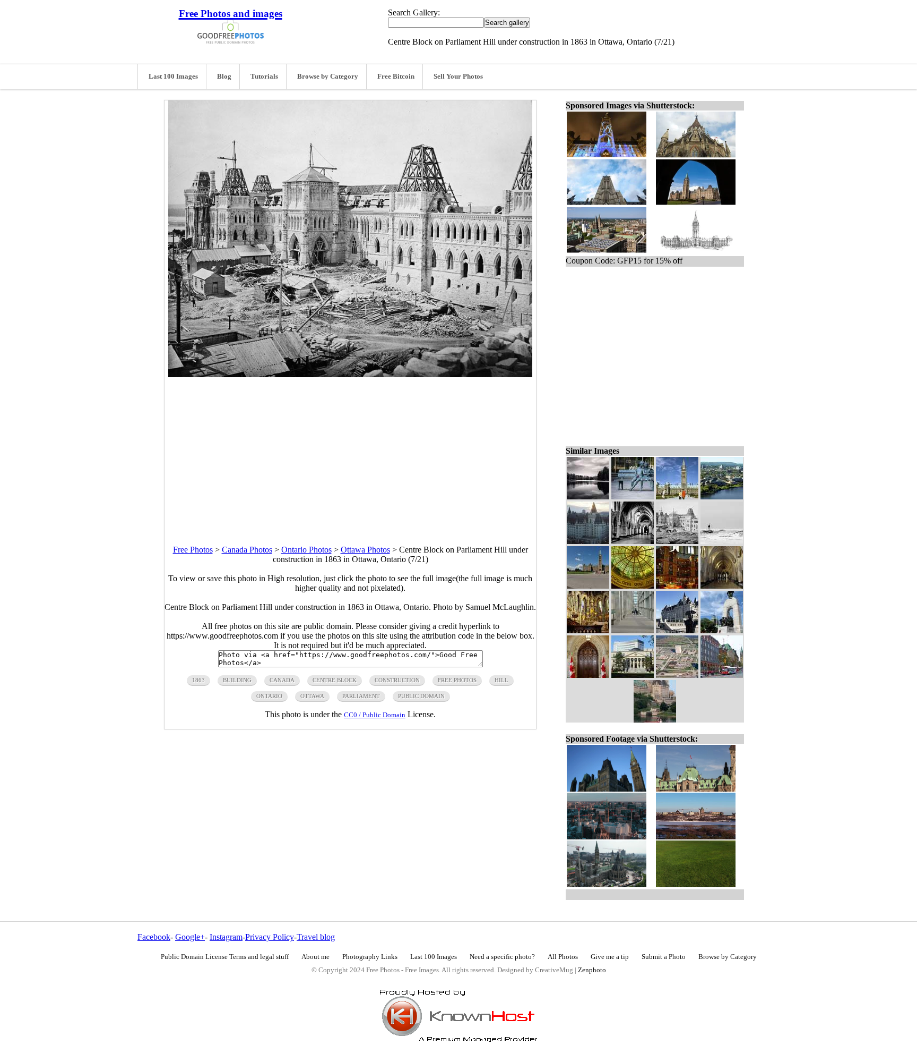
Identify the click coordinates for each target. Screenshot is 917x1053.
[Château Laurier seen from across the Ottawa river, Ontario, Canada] (655, 719)
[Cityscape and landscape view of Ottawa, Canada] (721, 496)
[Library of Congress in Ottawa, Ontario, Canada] (677, 585)
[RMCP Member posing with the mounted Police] (677, 496)
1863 (198, 680)
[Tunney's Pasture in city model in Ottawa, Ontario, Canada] (677, 675)
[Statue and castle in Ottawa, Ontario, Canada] (677, 630)
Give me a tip (610, 957)
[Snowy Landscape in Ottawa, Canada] (721, 541)
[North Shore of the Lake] (588, 496)
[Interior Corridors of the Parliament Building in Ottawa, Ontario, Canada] (721, 585)
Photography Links (369, 957)
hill (501, 680)
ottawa (312, 696)
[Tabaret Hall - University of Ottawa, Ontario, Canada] (632, 675)
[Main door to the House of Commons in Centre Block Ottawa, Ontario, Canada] (588, 675)
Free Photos (193, 549)
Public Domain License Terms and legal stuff (225, 957)
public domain (421, 696)
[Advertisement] (350, 451)
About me (315, 957)
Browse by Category (327, 76)
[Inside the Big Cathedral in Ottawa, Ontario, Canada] (588, 630)
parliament (361, 696)
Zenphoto (592, 970)
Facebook (153, 936)
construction (397, 680)
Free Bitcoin (395, 76)
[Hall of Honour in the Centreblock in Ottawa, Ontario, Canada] (632, 541)
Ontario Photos (306, 549)
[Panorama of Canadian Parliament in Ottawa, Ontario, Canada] (588, 585)
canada (282, 680)
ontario (269, 696)
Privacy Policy (269, 936)
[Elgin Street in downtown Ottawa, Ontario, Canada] (721, 675)
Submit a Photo (664, 957)
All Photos (563, 957)
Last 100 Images (173, 76)
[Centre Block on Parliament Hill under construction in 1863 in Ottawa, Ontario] (677, 541)
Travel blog (316, 936)
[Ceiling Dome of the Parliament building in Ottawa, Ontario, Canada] (632, 585)
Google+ (190, 936)
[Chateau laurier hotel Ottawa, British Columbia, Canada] (588, 541)
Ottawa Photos (365, 549)
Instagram (226, 936)
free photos (457, 680)
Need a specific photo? (502, 957)
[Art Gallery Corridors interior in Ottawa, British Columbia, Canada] (632, 630)
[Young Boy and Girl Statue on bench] (632, 496)
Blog (224, 76)
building (237, 680)
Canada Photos (247, 549)
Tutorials (264, 76)
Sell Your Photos (458, 76)
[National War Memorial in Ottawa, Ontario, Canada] (721, 630)
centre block (335, 680)
